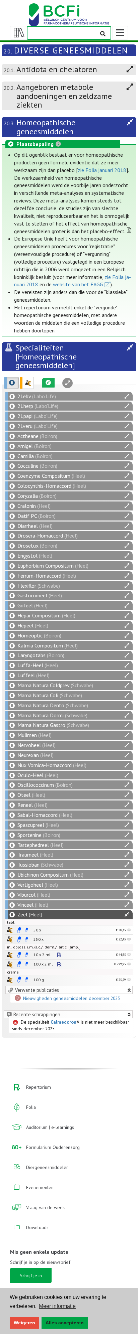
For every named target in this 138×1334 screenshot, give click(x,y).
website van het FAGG (78, 284)
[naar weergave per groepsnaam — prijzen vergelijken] (9, 930)
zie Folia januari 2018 (102, 170)
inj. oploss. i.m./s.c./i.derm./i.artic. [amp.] (43, 946)
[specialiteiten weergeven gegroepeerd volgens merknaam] (11, 383)
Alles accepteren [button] (65, 1322)
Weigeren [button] (24, 1322)
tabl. (11, 922)
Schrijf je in (31, 1276)
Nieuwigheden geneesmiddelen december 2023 (71, 999)
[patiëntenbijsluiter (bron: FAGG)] (26, 930)
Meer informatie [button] (57, 1306)
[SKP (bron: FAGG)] (19, 930)
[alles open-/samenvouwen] (127, 396)
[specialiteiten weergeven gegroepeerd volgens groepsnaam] (27, 383)
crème (13, 972)
